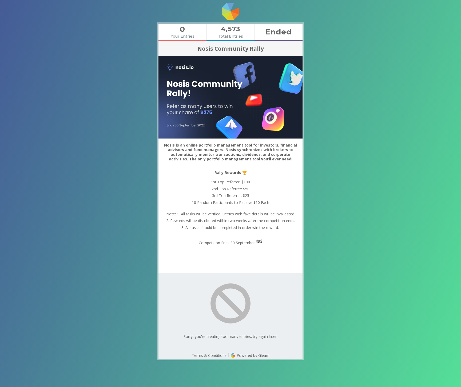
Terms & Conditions (209, 355)
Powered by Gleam (252, 355)
